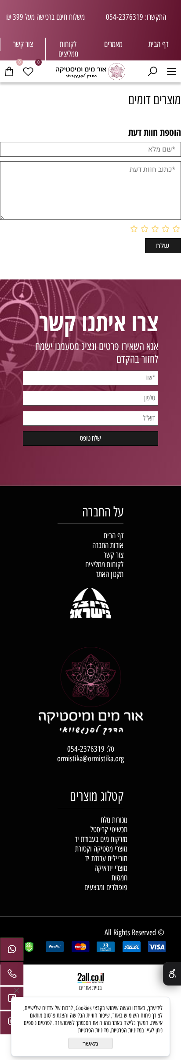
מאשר (90, 1043)
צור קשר (23, 44)
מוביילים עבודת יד (106, 858)
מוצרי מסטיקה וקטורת (101, 849)
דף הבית (158, 44)
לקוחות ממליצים (104, 564)
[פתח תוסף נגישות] (172, 974)
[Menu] (171, 70)
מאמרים (113, 44)
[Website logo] (90, 70)
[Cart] (9, 70)
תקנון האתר (109, 574)
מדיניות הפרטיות (93, 1030)
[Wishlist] (28, 70)
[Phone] (12, 976)
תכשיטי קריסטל (108, 829)
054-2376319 (86, 749)
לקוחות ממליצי (69, 49)
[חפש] (152, 70)
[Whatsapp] (12, 951)
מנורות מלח (114, 820)
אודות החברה (107, 545)
